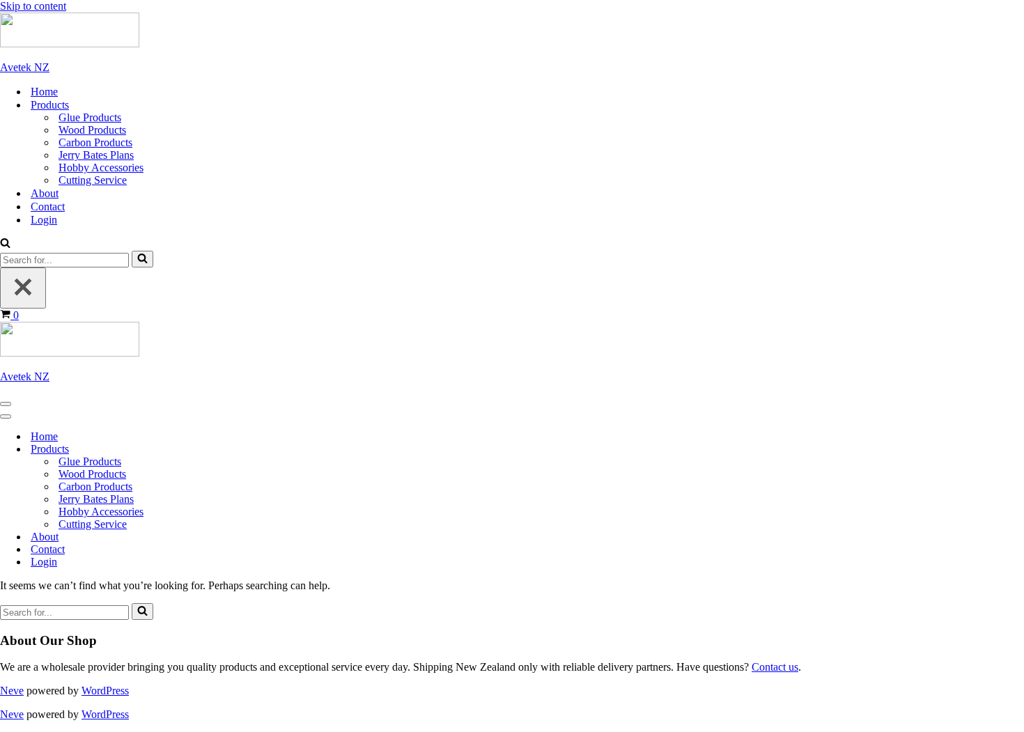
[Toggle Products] (244, 449)
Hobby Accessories (101, 167)
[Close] (23, 288)
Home (44, 92)
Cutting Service (93, 180)
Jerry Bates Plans (96, 155)
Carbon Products (95, 142)
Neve (12, 690)
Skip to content (33, 6)
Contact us (775, 667)
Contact (48, 206)
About (45, 193)
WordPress (105, 690)
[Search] (5, 244)
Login (44, 220)
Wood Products (92, 130)
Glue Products (90, 117)
